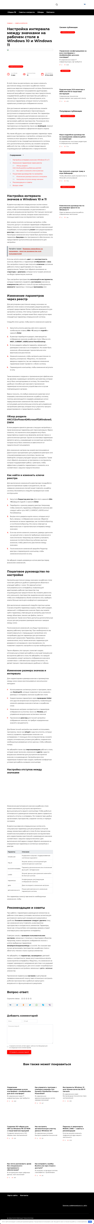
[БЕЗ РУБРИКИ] (73, 86)
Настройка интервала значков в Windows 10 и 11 (31, 160)
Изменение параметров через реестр (27, 163)
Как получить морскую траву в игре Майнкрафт (72, 172)
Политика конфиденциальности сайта (75, 1205)
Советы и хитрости (27, 12)
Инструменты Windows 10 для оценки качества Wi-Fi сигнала (74, 1089)
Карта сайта (12, 1195)
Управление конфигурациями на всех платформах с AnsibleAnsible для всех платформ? (72, 54)
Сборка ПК (12, 12)
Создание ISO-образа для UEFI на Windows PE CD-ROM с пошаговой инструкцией (18, 1129)
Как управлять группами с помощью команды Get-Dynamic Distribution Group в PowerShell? (46, 1090)
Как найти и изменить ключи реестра (29, 171)
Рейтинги (50, 12)
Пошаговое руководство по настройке (28, 174)
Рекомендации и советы (22, 182)
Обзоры (40, 12)
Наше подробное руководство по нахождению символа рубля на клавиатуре (72, 137)
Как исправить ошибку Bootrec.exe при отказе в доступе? (45, 1166)
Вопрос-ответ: (18, 185)
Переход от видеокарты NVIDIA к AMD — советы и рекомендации (73, 1129)
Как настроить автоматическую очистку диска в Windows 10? (45, 1129)
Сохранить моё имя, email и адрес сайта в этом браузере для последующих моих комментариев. (28, 1046)
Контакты (24, 1195)
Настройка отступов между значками (29, 179)
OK (90, 1221)
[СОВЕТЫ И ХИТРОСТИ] (73, 47)
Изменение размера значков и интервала (31, 176)
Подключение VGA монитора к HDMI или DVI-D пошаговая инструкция (72, 92)
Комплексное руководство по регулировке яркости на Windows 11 (71, 208)
